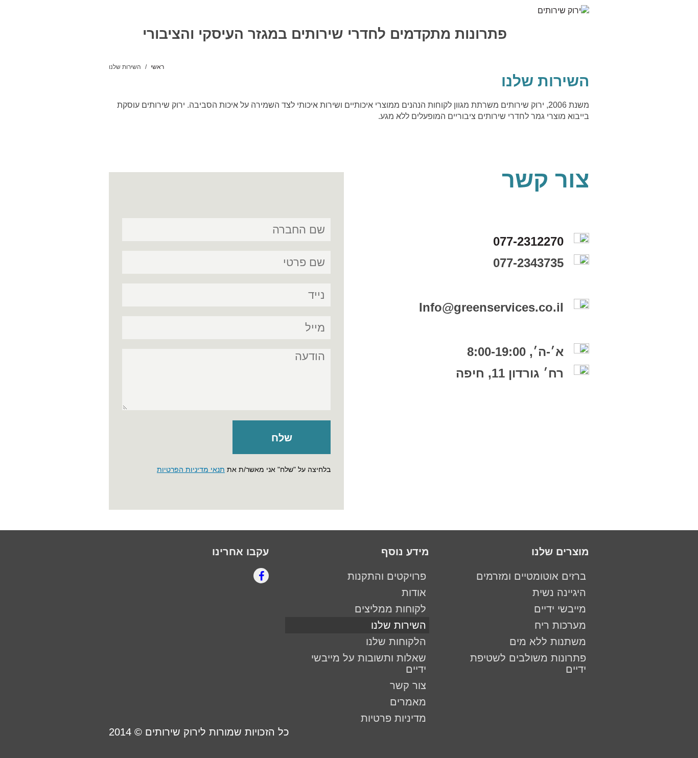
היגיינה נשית (559, 592)
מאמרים (408, 701)
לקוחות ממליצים (390, 608)
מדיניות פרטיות (393, 718)
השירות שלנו (398, 625)
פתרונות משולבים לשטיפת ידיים (528, 663)
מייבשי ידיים (560, 608)
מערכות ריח (560, 625)
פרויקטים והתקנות (386, 576)
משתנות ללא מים (547, 641)
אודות (414, 592)
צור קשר (408, 685)
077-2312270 (528, 241)
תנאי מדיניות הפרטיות (191, 469)
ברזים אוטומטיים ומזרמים (531, 576)
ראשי (157, 66)
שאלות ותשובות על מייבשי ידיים (368, 663)
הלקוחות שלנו (396, 641)
